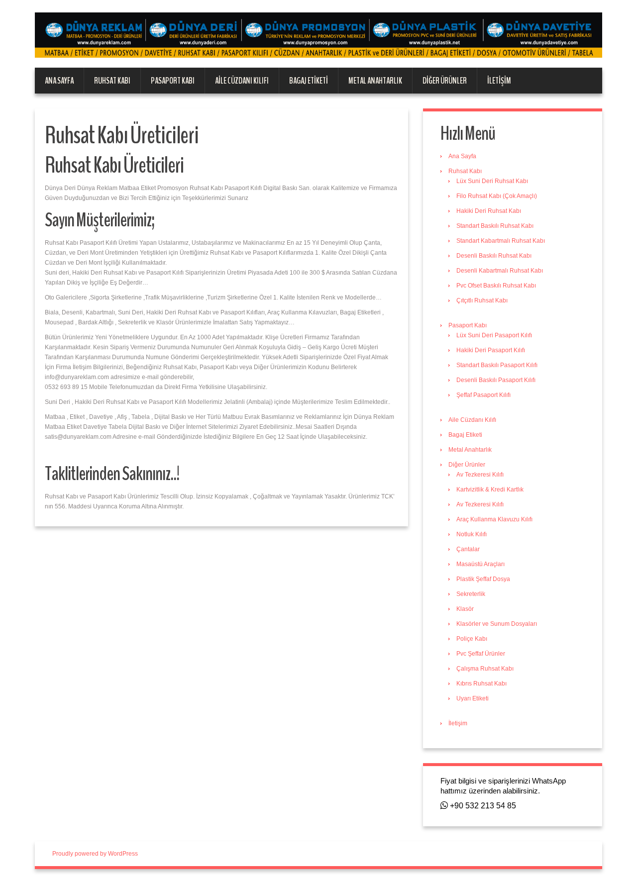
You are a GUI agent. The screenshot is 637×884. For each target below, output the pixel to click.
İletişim (499, 81)
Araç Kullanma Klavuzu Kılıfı (494, 519)
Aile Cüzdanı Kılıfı (242, 81)
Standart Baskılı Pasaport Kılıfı (496, 365)
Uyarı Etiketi (472, 698)
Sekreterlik (470, 593)
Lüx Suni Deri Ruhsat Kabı (492, 181)
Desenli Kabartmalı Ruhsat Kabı (499, 270)
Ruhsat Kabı (112, 81)
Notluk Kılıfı (471, 534)
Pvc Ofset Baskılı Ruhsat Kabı (496, 285)
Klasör (465, 608)
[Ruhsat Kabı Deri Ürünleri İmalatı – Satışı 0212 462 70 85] (318, 34)
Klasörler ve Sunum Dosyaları (496, 623)
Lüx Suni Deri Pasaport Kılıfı (494, 335)
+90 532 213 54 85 (482, 805)
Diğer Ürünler (445, 81)
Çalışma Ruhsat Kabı (485, 668)
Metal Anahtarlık (375, 81)
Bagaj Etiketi (308, 81)
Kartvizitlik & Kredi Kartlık (490, 489)
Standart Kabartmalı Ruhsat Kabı (500, 240)
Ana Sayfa (59, 81)
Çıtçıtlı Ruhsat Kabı (482, 300)
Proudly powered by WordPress (95, 853)
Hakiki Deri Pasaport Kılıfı (490, 350)
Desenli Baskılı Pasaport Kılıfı (495, 380)
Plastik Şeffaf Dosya (483, 579)
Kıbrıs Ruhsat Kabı (481, 683)
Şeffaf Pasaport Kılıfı (483, 395)
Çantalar (468, 549)
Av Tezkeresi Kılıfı (480, 474)
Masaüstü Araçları (480, 564)
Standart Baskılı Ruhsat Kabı (494, 225)
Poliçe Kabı (471, 638)
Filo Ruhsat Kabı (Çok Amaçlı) (496, 196)
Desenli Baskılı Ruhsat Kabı (493, 255)
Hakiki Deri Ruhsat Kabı (488, 210)
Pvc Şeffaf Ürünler (480, 653)
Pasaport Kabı (173, 81)
